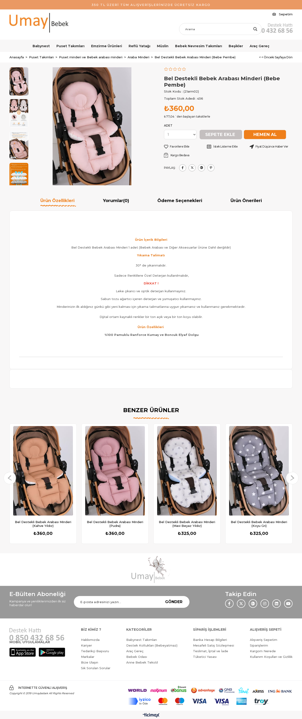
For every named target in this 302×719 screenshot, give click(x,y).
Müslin (162, 46)
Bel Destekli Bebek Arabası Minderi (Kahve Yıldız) (43, 524)
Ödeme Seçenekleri (179, 200)
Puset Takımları (70, 46)
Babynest (41, 46)
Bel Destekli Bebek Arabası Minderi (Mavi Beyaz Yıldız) (187, 524)
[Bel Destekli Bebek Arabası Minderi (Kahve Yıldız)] (43, 471)
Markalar (87, 657)
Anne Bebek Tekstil (142, 662)
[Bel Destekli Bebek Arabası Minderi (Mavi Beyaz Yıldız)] (187, 471)
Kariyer (86, 645)
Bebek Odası (136, 657)
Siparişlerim (259, 645)
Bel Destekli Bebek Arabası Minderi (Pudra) (115, 524)
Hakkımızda (90, 640)
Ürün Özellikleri (57, 200)
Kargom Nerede (263, 651)
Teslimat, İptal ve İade (210, 651)
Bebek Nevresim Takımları (198, 46)
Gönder (173, 602)
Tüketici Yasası (205, 657)
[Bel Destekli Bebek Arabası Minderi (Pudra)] (115, 471)
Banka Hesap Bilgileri (210, 640)
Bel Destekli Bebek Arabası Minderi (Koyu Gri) (259, 524)
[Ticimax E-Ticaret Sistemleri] (151, 715)
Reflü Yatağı (139, 46)
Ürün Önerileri (246, 200)
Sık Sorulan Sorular (95, 668)
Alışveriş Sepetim (263, 640)
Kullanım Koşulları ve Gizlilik (271, 657)
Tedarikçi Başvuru (95, 651)
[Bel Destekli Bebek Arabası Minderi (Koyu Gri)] (259, 471)
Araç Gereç (259, 46)
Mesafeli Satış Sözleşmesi (213, 645)
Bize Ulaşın (89, 662)
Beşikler (236, 46)
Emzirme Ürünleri (106, 46)
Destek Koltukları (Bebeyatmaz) (151, 645)
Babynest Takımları (141, 640)
